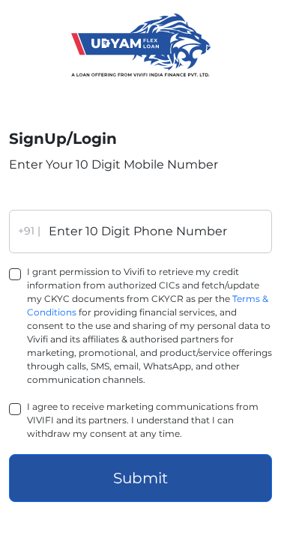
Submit (140, 478)
